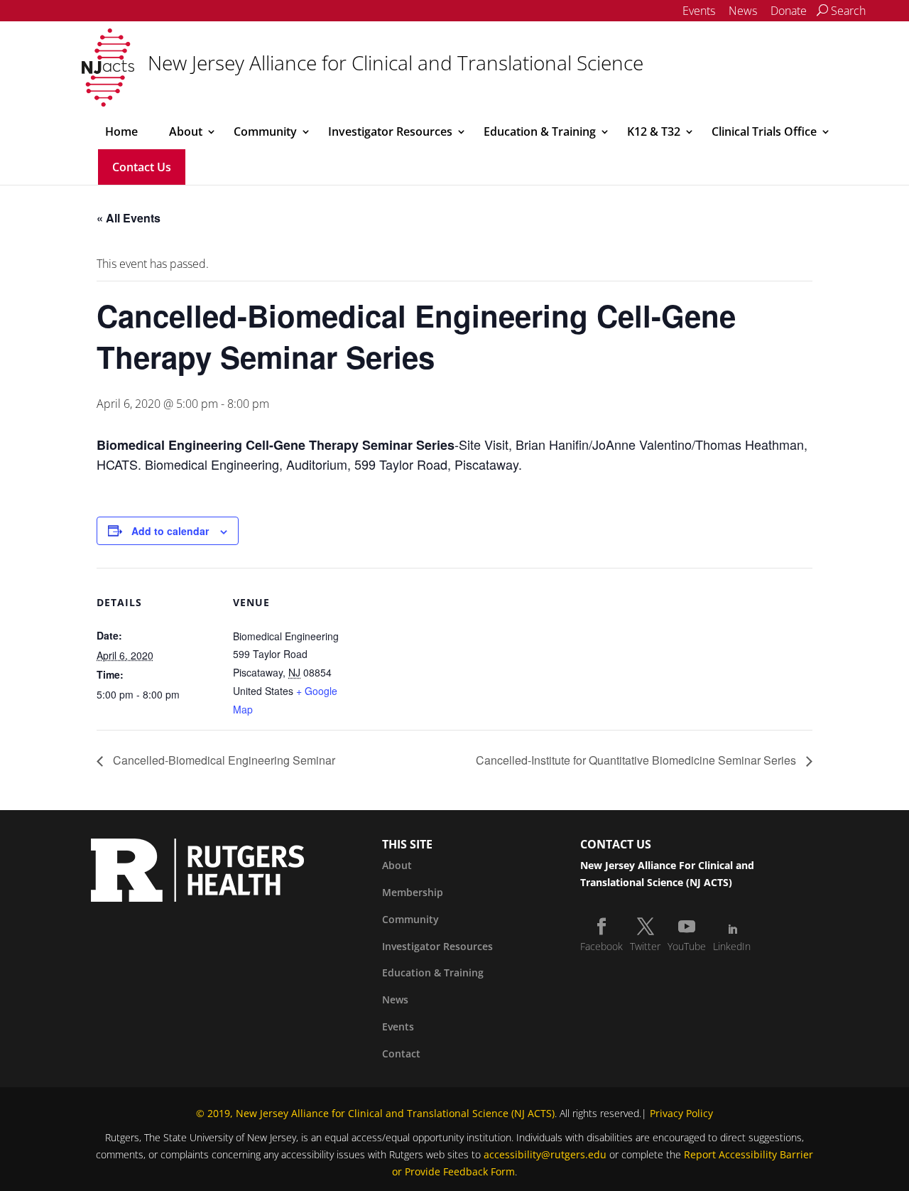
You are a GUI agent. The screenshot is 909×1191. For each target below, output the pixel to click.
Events (698, 10)
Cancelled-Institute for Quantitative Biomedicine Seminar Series (637, 760)
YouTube (687, 946)
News (743, 10)
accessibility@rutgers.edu (545, 1154)
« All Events (128, 218)
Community (265, 131)
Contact (401, 1053)
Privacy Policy (681, 1113)
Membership (412, 892)
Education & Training (540, 131)
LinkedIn (732, 946)
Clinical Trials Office (764, 131)
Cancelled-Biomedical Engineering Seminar (222, 760)
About (185, 131)
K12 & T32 (653, 131)
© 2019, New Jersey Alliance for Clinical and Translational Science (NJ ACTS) (375, 1113)
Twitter (645, 946)
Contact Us (141, 167)
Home (121, 131)
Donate (789, 10)
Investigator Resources (390, 131)
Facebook (601, 946)
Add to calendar (170, 531)
